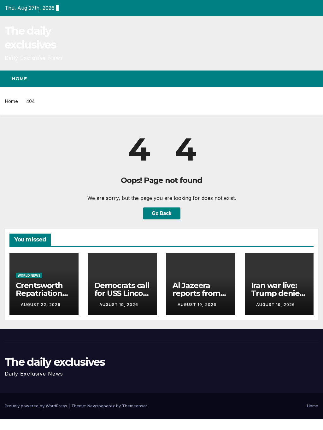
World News (29, 275)
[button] (302, 79)
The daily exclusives (55, 362)
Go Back (162, 213)
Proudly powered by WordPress (36, 405)
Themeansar (134, 405)
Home (19, 79)
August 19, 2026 (118, 304)
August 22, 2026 (41, 304)
